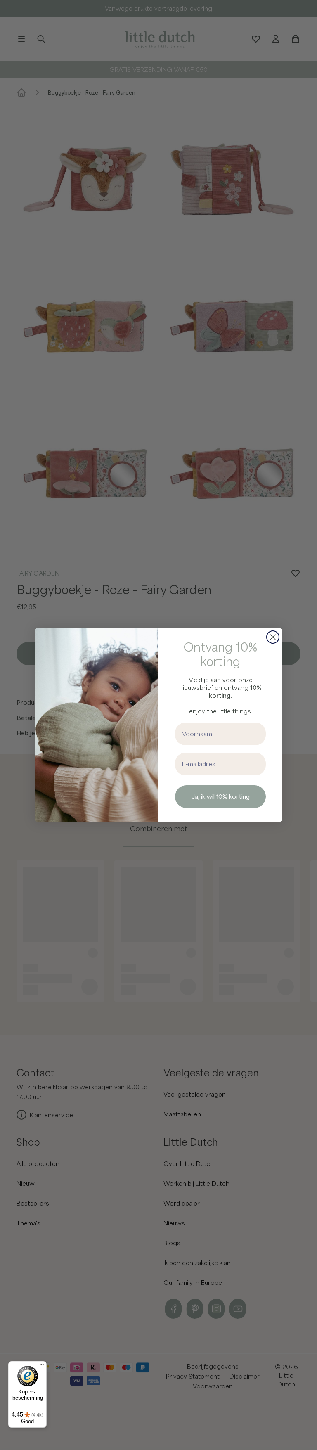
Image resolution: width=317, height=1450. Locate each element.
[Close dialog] (273, 637)
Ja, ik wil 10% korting (221, 796)
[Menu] (42, 1366)
